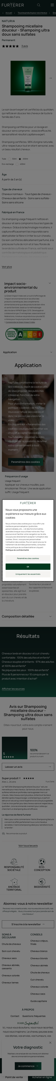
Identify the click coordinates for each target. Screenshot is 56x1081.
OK (28, 566)
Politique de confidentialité (17, 550)
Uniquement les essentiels (28, 574)
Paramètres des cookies (28, 558)
